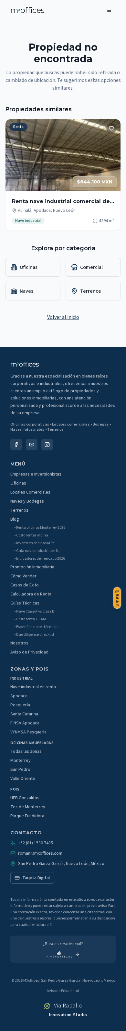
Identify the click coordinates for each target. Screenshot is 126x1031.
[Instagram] (47, 444)
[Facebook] (16, 444)
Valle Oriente (22, 778)
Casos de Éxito (24, 585)
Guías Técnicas (24, 603)
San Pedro (20, 769)
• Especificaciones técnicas (36, 627)
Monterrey (20, 760)
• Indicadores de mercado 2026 (39, 558)
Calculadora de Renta (30, 594)
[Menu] (109, 10)
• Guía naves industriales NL (37, 551)
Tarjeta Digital (36, 878)
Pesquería (20, 705)
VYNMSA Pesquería (28, 732)
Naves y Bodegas (27, 501)
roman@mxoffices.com (40, 853)
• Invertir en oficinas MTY (34, 543)
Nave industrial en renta (33, 687)
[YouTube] (31, 444)
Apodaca (18, 696)
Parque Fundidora (27, 816)
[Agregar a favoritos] (111, 128)
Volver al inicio (63, 317)
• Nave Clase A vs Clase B (34, 611)
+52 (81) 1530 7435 (35, 843)
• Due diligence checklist (34, 634)
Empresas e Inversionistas (35, 474)
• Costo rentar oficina (31, 535)
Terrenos (19, 510)
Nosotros (19, 643)
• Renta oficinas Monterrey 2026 (39, 527)
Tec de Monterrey (27, 807)
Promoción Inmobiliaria (32, 567)
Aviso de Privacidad (29, 652)
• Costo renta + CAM (30, 619)
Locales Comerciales (30, 492)
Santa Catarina (24, 714)
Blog (14, 519)
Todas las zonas (26, 751)
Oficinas (18, 483)
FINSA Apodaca (24, 723)
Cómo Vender (23, 576)
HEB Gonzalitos (24, 798)
